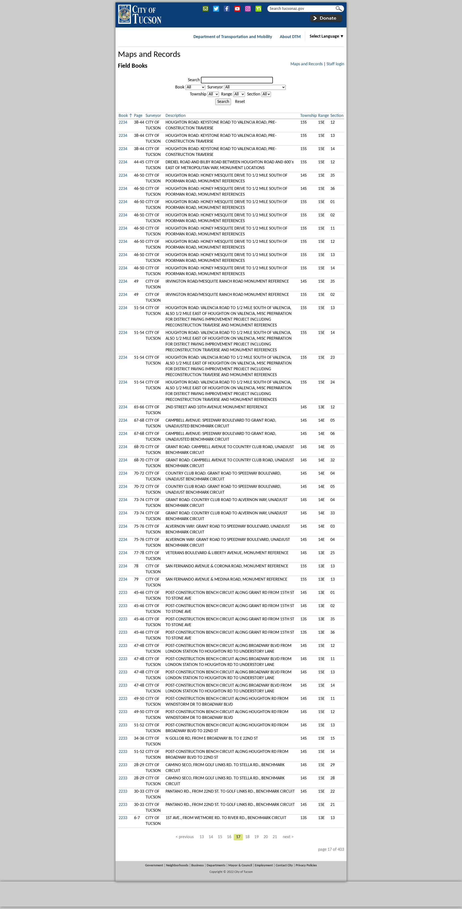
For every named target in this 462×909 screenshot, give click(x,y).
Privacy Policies (306, 865)
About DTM (290, 37)
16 (229, 837)
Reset (240, 102)
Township (198, 94)
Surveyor (215, 87)
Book (179, 87)
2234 (123, 122)
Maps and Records (149, 55)
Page (138, 116)
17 (238, 837)
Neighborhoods (177, 865)
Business (197, 865)
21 (275, 837)
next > (288, 837)
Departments (216, 865)
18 (247, 837)
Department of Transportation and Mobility (232, 37)
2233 (123, 593)
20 (265, 837)
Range (226, 94)
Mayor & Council (240, 865)
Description (176, 116)
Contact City (284, 865)
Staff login (335, 64)
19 (256, 837)
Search (194, 80)
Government (154, 865)
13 (201, 837)
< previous (185, 837)
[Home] (139, 13)
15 (220, 837)
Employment (264, 865)
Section (253, 94)
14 (211, 837)
